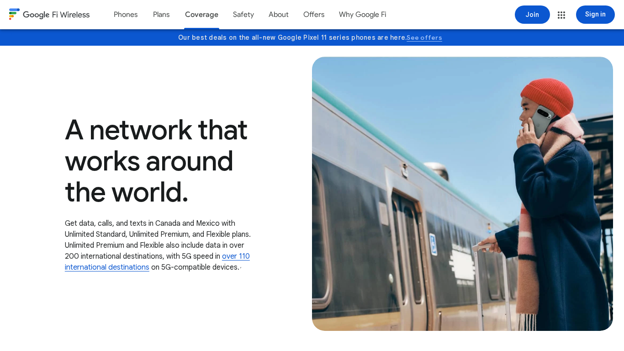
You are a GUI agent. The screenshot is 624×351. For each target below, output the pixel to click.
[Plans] (161, 14)
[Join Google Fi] (532, 15)
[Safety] (243, 14)
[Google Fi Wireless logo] (49, 15)
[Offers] (314, 14)
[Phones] (125, 14)
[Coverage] (202, 14)
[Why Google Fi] (362, 14)
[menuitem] (125, 14)
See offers (424, 37)
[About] (278, 14)
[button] (561, 15)
